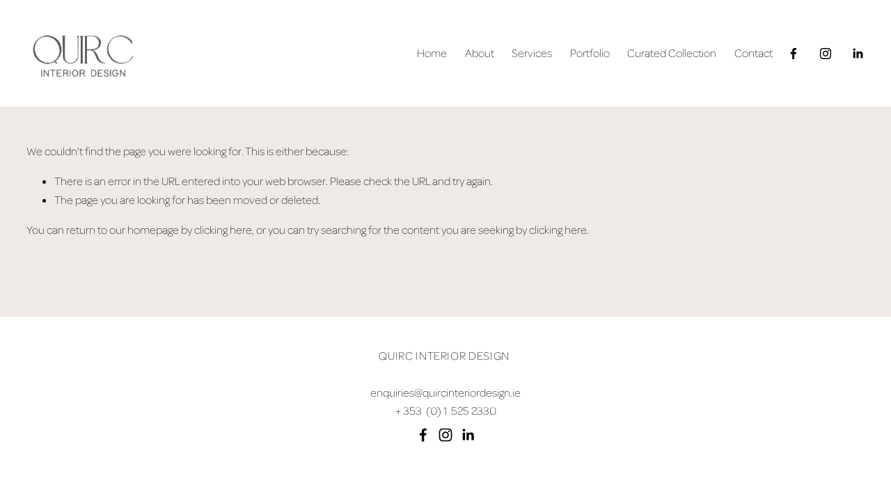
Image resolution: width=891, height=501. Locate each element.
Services (532, 53)
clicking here (223, 230)
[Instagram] (826, 54)
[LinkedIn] (858, 54)
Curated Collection (671, 53)
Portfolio (590, 53)
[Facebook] (794, 54)
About (479, 53)
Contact (753, 53)
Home (432, 53)
